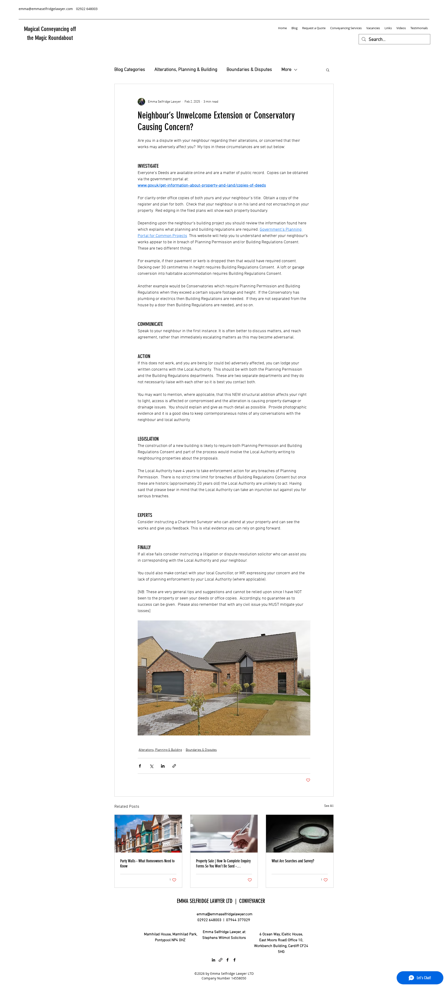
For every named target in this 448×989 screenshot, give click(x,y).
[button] (328, 70)
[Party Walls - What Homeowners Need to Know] (148, 834)
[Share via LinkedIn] (163, 766)
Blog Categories (129, 70)
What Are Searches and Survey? (293, 861)
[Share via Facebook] (140, 766)
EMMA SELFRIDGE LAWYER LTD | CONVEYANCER (221, 901)
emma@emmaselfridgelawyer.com (224, 914)
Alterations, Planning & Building (185, 70)
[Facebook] (227, 960)
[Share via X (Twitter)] (151, 766)
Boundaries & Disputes (249, 70)
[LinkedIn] (213, 960)
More (286, 70)
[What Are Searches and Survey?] (299, 834)
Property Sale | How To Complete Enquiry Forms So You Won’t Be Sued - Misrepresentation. (223, 863)
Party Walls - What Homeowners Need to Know (147, 863)
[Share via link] (174, 766)
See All (329, 806)
